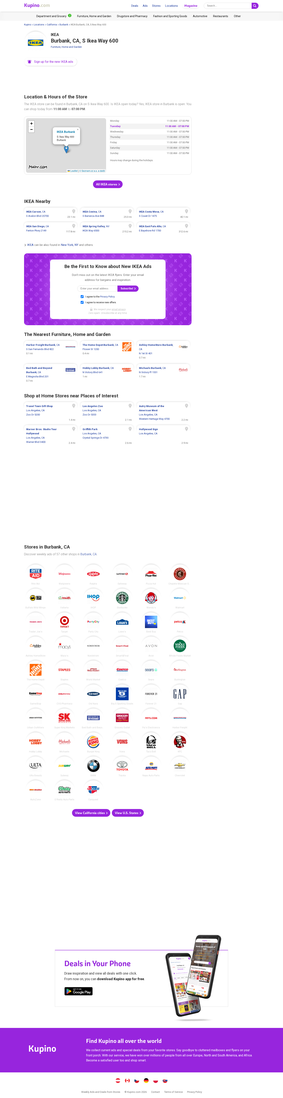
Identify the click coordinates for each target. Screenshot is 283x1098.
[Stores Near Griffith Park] (107, 435)
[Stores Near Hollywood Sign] (163, 435)
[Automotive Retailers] (200, 16)
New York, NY (69, 245)
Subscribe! (127, 288)
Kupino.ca (127, 1081)
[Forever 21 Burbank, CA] (151, 694)
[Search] (255, 6)
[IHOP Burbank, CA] (93, 599)
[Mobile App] (78, 992)
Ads (145, 6)
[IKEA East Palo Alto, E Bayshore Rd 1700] (163, 228)
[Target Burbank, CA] (64, 622)
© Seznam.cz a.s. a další (92, 170)
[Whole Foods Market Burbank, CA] (180, 647)
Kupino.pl (156, 1081)
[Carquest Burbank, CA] (93, 790)
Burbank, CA (88, 554)
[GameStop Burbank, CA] (35, 694)
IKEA (30, 245)
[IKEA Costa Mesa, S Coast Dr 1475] (163, 214)
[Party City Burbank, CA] (93, 622)
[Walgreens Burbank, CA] (64, 574)
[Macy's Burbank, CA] (64, 647)
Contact (155, 1091)
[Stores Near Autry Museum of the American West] (163, 412)
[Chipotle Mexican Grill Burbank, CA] (180, 574)
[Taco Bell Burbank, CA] (151, 742)
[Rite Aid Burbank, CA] (35, 574)
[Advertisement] (108, 79)
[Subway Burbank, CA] (64, 766)
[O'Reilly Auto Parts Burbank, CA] (64, 790)
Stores (156, 6)
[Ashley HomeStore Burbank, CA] (35, 647)
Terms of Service (173, 1091)
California (52, 24)
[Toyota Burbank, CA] (122, 766)
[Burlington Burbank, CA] (180, 671)
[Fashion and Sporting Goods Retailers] (170, 16)
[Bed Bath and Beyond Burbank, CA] (93, 719)
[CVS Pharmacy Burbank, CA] (64, 694)
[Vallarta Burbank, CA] (64, 599)
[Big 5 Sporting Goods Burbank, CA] (122, 694)
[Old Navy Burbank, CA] (93, 694)
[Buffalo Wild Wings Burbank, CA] (35, 599)
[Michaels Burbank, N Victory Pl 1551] (163, 374)
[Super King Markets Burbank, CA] (64, 719)
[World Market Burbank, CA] (93, 671)
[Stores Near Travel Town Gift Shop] (50, 412)
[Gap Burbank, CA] (180, 694)
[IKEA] (35, 43)
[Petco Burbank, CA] (180, 622)
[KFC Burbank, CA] (180, 742)
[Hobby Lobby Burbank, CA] (35, 742)
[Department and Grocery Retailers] (53, 16)
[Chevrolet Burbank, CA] (180, 766)
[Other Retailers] (237, 16)
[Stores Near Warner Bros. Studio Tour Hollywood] (50, 435)
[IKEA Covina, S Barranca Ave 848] (107, 214)
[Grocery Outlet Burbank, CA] (122, 719)
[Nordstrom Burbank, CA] (93, 647)
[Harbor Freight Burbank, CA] (180, 719)
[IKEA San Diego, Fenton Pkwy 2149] (50, 228)
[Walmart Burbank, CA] (180, 599)
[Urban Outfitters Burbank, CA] (35, 719)
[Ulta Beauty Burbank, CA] (35, 766)
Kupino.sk (165, 1081)
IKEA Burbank (66, 132)
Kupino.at (118, 1081)
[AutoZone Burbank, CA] (35, 790)
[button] (50, 62)
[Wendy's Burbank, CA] (151, 599)
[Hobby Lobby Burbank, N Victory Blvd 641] (107, 374)
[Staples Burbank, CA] (64, 671)
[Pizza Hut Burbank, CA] (151, 574)
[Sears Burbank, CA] (151, 671)
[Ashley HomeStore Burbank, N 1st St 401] (163, 351)
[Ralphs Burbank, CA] (93, 574)
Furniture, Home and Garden (66, 46)
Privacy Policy (107, 296)
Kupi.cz (137, 1081)
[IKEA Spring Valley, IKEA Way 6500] (107, 228)
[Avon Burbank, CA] (151, 647)
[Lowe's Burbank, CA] (122, 622)
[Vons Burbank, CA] (122, 742)
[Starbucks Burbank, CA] (122, 599)
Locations (171, 6)
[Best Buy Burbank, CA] (151, 622)
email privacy (119, 309)
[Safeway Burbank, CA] (122, 574)
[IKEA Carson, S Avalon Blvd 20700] (50, 214)
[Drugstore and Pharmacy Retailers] (132, 16)
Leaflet (74, 170)
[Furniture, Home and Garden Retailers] (94, 16)
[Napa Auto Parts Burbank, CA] (151, 766)
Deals (134, 6)
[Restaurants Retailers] (220, 16)
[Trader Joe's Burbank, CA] (35, 622)
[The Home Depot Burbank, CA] (35, 671)
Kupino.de (146, 1081)
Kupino (27, 24)
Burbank (63, 24)
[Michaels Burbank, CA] (64, 742)
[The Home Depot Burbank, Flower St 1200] (107, 351)
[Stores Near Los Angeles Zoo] (107, 412)
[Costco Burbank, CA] (122, 671)
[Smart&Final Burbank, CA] (122, 647)
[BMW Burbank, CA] (93, 766)
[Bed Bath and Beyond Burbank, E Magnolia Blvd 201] (50, 374)
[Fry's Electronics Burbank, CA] (151, 719)
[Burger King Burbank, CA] (93, 742)
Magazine (190, 6)
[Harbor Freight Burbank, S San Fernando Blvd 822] (50, 351)
